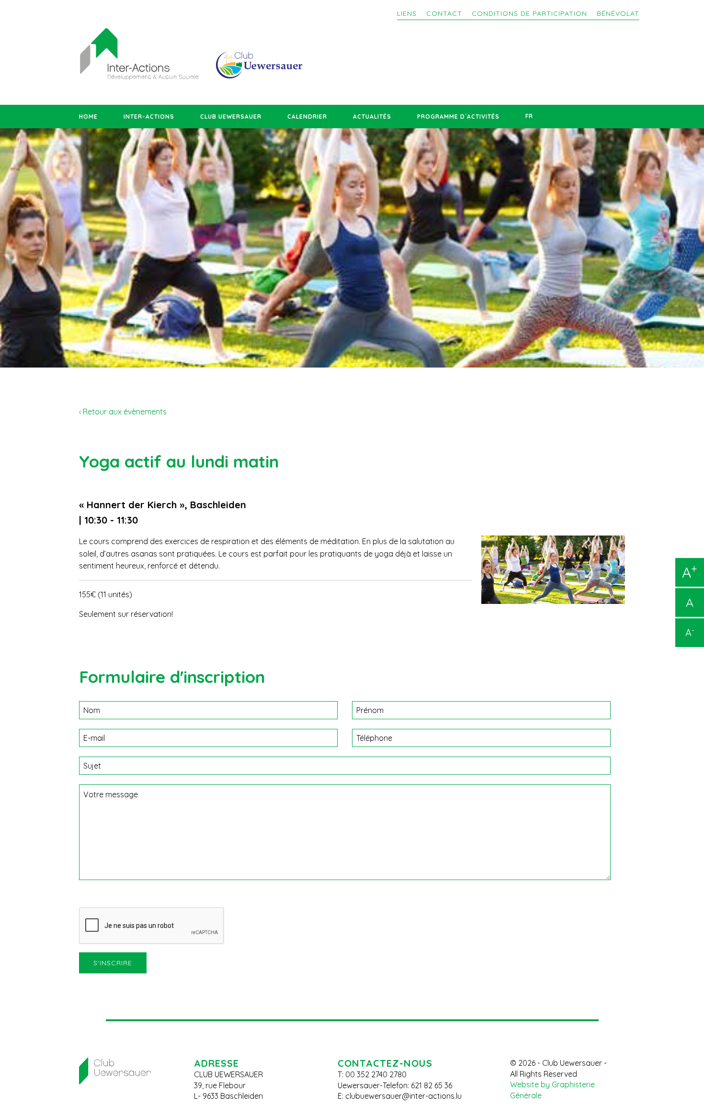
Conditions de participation (529, 13)
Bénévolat (618, 13)
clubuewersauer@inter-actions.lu (403, 1096)
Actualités (372, 116)
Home (88, 116)
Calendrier (307, 116)
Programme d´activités (458, 116)
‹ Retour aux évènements (123, 411)
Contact (444, 13)
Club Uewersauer (230, 116)
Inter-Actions (149, 116)
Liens (407, 13)
